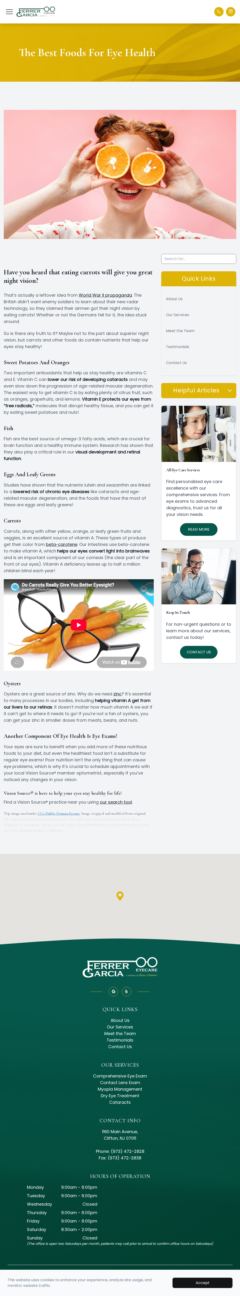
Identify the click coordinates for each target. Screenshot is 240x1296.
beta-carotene (61, 544)
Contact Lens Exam (120, 1082)
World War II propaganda (105, 295)
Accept (203, 1282)
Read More (199, 529)
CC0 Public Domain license (59, 813)
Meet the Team (180, 331)
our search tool (116, 802)
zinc (117, 694)
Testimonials (177, 346)
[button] (9, 11)
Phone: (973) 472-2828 (120, 1151)
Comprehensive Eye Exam (120, 1076)
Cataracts (120, 1102)
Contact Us (176, 362)
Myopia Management (120, 1089)
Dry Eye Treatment (120, 1096)
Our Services (177, 315)
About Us (174, 299)
